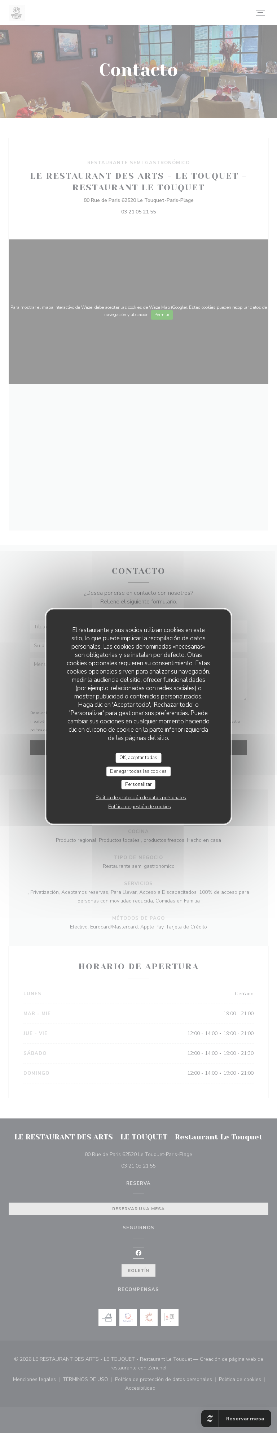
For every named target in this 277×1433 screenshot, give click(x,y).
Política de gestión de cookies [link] (139, 806)
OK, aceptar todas (138, 757)
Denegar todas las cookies (138, 771)
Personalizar (138, 784)
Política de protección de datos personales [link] (141, 797)
